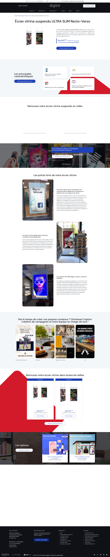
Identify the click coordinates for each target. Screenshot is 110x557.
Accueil (16, 15)
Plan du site (35, 555)
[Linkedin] (104, 555)
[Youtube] (94, 555)
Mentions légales (46, 555)
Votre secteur (53, 10)
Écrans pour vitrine (23, 15)
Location (63, 10)
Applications (41, 10)
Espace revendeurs (23, 5)
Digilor (77, 10)
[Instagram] (97, 555)
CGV (40, 555)
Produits (31, 10)
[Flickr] (107, 555)
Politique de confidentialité (56, 555)
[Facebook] (101, 555)
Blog (70, 10)
